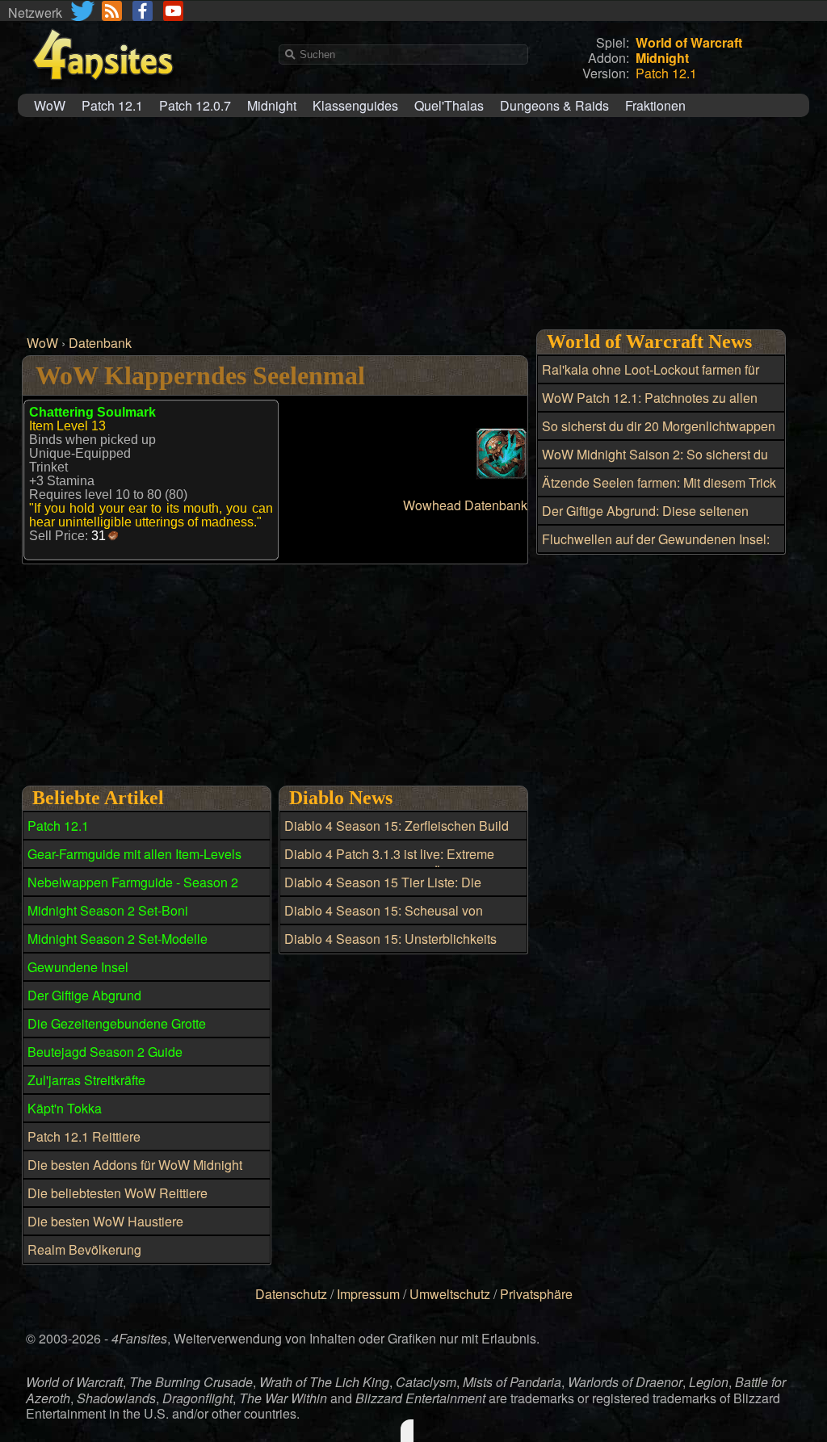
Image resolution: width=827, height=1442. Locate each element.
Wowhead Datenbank (465, 505)
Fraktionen (655, 105)
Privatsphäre (536, 1294)
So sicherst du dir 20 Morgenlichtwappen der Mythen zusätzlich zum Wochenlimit (658, 435)
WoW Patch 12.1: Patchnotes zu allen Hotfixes (650, 406)
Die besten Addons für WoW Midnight (134, 1164)
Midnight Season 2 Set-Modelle (117, 938)
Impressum (368, 1294)
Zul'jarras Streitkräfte (86, 1080)
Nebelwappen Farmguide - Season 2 (132, 882)
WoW (49, 105)
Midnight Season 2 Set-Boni (107, 910)
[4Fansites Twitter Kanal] (83, 11)
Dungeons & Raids (554, 105)
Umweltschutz (449, 1294)
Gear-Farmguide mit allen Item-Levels (134, 854)
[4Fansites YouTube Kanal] (173, 11)
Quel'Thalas (449, 105)
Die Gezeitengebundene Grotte (116, 1023)
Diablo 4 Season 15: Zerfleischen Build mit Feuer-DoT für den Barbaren (396, 834)
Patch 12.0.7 (195, 105)
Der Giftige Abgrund (84, 995)
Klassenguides (355, 105)
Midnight (271, 105)
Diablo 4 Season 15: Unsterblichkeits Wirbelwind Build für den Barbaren (390, 947)
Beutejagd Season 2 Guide (105, 1051)
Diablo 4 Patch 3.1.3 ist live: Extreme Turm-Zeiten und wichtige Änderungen (394, 863)
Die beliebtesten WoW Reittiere (117, 1193)
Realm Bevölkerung (84, 1249)
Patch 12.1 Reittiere (84, 1136)
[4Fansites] (102, 89)
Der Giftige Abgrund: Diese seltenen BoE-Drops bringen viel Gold (645, 520)
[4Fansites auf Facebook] (142, 11)
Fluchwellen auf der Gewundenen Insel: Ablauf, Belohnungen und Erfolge (656, 548)
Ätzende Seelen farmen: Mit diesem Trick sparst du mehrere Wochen (659, 491)
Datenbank (100, 342)
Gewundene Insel (77, 967)
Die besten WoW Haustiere (105, 1221)
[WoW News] (112, 11)
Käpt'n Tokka (64, 1108)
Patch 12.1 (112, 105)
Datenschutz (291, 1294)
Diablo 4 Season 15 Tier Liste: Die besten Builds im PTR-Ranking (382, 891)
